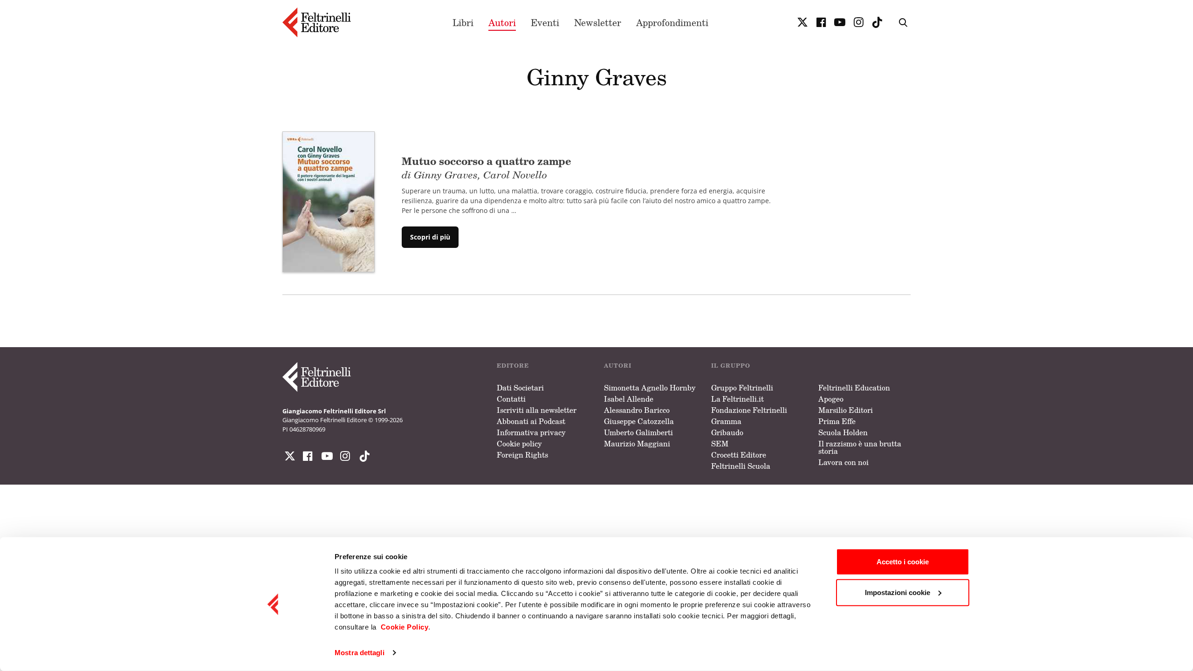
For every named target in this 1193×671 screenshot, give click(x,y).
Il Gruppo (730, 365)
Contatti (511, 398)
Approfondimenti (672, 22)
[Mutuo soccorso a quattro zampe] (328, 201)
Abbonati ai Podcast (531, 421)
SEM (719, 443)
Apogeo (830, 398)
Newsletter (597, 22)
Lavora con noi (843, 462)
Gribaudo (727, 432)
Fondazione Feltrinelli (749, 410)
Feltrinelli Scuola (740, 466)
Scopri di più (430, 237)
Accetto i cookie (903, 562)
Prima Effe (837, 421)
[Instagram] (362, 456)
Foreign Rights (522, 454)
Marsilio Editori (845, 410)
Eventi (545, 22)
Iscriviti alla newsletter (536, 410)
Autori (502, 22)
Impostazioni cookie (897, 592)
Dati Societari (520, 387)
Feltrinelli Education (854, 387)
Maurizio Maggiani (637, 443)
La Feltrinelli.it (737, 398)
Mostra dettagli (359, 653)
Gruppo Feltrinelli (742, 387)
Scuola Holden (843, 432)
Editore (513, 365)
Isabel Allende (628, 398)
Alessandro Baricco (637, 410)
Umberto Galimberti (638, 432)
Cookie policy (519, 443)
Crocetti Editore (738, 454)
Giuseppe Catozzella (639, 421)
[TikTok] (877, 22)
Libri (463, 22)
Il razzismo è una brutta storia (859, 447)
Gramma (726, 421)
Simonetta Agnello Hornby (650, 387)
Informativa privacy (531, 432)
